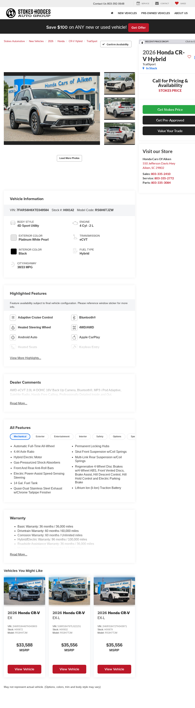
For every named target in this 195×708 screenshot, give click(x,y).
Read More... (18, 403)
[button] (52, 108)
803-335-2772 (164, 178)
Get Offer (138, 27)
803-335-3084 (161, 182)
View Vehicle (24, 669)
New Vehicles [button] (127, 13)
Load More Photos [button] (69, 158)
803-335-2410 (160, 174)
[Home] (112, 13)
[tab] (20, 436)
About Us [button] (181, 13)
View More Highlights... (25, 358)
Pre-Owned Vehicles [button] (155, 13)
